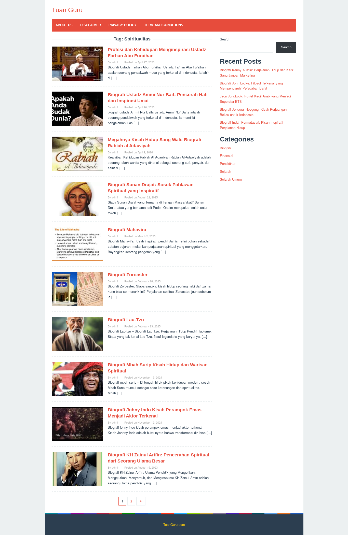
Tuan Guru (67, 10)
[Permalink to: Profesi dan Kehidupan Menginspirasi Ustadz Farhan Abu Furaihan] (77, 63)
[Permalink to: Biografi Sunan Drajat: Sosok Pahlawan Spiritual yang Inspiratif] (77, 198)
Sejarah (225, 171)
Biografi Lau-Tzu (126, 319)
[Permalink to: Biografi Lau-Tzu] (77, 333)
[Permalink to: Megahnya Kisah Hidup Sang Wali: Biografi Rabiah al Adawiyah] (77, 153)
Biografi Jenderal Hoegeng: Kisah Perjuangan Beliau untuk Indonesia (253, 112)
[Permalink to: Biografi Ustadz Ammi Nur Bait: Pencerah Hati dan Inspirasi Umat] (77, 108)
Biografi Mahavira (127, 229)
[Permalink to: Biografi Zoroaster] (77, 288)
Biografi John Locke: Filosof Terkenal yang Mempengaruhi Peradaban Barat (251, 86)
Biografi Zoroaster (128, 274)
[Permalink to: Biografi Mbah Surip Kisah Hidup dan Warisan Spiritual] (77, 378)
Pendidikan (228, 163)
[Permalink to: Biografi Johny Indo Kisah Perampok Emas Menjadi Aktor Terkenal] (77, 423)
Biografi (225, 148)
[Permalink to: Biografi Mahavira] (77, 243)
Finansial (226, 155)
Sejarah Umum (231, 179)
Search (225, 39)
